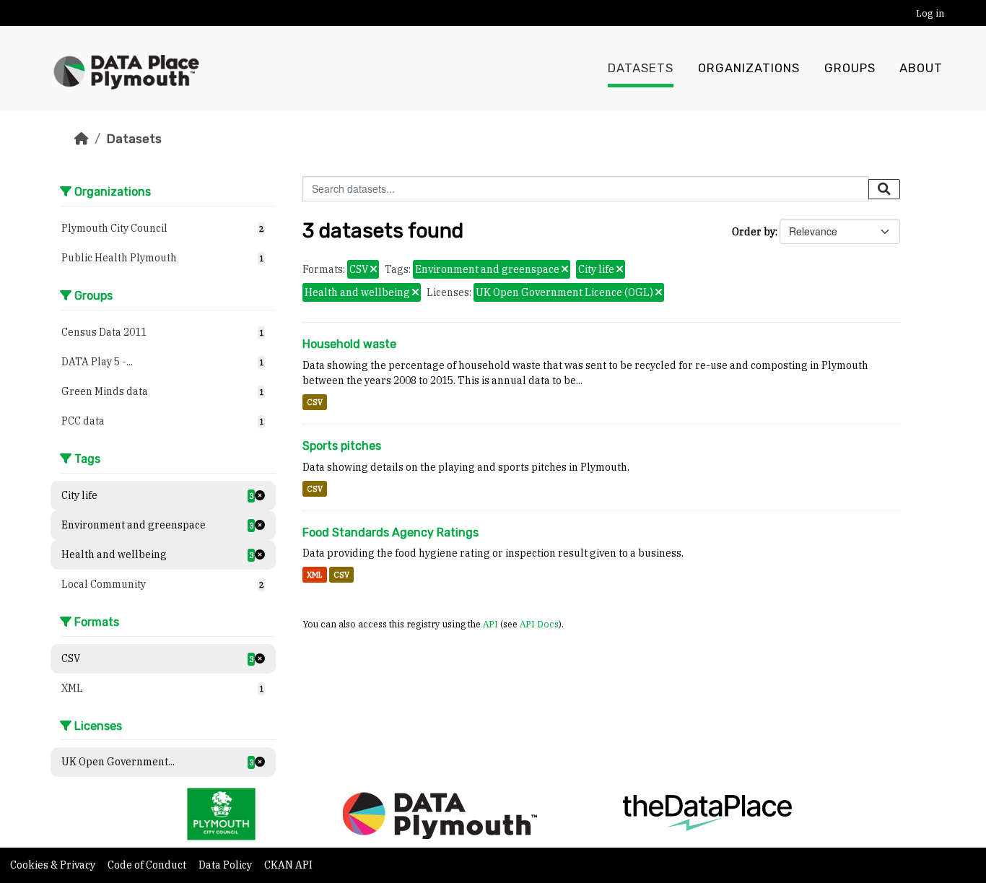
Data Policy (226, 864)
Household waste (349, 344)
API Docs (539, 624)
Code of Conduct (148, 864)
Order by (753, 231)
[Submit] (884, 189)
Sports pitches (341, 446)
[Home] (81, 138)
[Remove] (373, 270)
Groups (850, 68)
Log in (930, 13)
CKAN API (288, 864)
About (921, 68)
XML (315, 575)
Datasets (640, 68)
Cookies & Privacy (53, 864)
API (490, 624)
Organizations (749, 68)
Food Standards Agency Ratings (390, 532)
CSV (315, 402)
